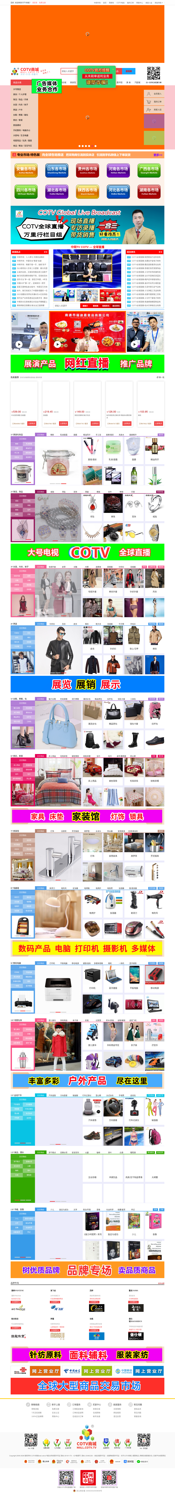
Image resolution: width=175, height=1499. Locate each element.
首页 (104, 3)
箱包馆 (161, 699)
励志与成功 (63, 1210)
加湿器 (121, 888)
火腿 (87, 1152)
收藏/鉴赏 (121, 1210)
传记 (133, 1210)
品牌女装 (152, 567)
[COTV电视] (36, 139)
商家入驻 (149, 3)
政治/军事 (87, 1210)
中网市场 (97, 3)
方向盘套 (63, 1095)
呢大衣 (98, 624)
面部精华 (133, 435)
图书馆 (119, 82)
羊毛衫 (133, 624)
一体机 (121, 963)
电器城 (161, 888)
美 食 (128, 82)
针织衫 (121, 567)
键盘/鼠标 (87, 963)
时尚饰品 (160, 492)
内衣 (21, 105)
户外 (21, 110)
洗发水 (121, 435)
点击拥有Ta (16, 1302)
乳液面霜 (63, 435)
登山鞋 (98, 1095)
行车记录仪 (86, 1095)
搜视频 (129, 71)
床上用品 (52, 756)
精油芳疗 (86, 435)
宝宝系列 (75, 1152)
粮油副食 (151, 1152)
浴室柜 (63, 831)
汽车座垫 (52, 1095)
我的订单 (130, 3)
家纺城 (63, 82)
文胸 (75, 567)
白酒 (121, 1152)
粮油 (21, 146)
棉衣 (87, 624)
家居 (21, 120)
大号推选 (17, 89)
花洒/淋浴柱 (133, 831)
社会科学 (110, 1210)
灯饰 (52, 831)
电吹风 (63, 888)
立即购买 (31, 423)
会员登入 (158, 94)
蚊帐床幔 (86, 756)
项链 (87, 492)
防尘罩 (133, 756)
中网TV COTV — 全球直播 (87, 247)
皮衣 (75, 624)
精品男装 (152, 624)
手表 (26, 99)
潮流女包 (86, 699)
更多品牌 (161, 1283)
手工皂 (98, 435)
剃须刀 (52, 888)
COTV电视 (121, 3)
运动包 (133, 1095)
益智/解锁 (121, 1020)
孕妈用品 (63, 1020)
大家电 (16, 135)
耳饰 (75, 492)
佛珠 (98, 492)
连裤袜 (98, 567)
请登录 (34, 3)
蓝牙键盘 (133, 963)
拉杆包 (110, 699)
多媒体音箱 (98, 963)
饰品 (21, 99)
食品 (15, 146)
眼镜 (121, 492)
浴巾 (98, 756)
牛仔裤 (121, 624)
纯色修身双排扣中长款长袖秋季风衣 (87, 415)
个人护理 (22, 94)
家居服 (110, 567)
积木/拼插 (110, 1020)
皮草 (64, 567)
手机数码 (17, 130)
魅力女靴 (52, 699)
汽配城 (137, 82)
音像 (98, 1210)
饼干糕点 (52, 1152)
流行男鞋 (75, 699)
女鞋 (15, 115)
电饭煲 (110, 888)
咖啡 (98, 1152)
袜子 (26, 105)
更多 (46, 252)
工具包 (133, 699)
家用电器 (152, 888)
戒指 (52, 492)
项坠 (64, 492)
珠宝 (15, 99)
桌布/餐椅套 (121, 756)
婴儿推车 (52, 1020)
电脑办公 (26, 130)
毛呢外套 (52, 567)
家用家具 (121, 831)
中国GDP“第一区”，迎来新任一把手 (31, 283)
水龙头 (98, 831)
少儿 (52, 1210)
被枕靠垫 (75, 756)
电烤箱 (87, 888)
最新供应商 (18, 1367)
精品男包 (98, 699)
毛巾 (110, 756)
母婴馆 (161, 1020)
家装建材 (17, 125)
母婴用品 (17, 140)
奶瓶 (87, 1020)
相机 (110, 963)
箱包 (26, 115)
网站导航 (158, 3)
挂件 (110, 492)
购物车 (111, 3)
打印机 (52, 963)
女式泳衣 (110, 1095)
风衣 (64, 624)
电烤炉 (98, 888)
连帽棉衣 (141, 415)
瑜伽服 (75, 1095)
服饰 (153, 1020)
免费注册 (42, 3)
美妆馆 (161, 435)
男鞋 (21, 115)
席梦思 (87, 831)
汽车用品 (151, 1095)
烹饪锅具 (75, 831)
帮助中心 (139, 3)
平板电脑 (63, 963)
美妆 (15, 94)
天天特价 (40, 435)
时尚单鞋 (63, 699)
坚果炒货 (63, 1152)
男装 (15, 110)
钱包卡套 (121, 699)
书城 (161, 1209)
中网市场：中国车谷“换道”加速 (29, 261)
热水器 (110, 831)
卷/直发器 (133, 888)
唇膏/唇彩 (110, 435)
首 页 (45, 82)
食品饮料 (160, 1152)
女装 (15, 105)
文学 (75, 1210)
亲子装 (75, 1020)
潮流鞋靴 (152, 699)
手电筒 (121, 1095)
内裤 (87, 567)
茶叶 (110, 1152)
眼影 (52, 435)
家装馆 (161, 831)
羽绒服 (133, 567)
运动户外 (160, 1095)
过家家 (98, 1020)
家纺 (15, 120)
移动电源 (75, 963)
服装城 (54, 82)
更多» (160, 1367)
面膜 (75, 435)
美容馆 (73, 82)
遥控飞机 (133, 1020)
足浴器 (75, 888)
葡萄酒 (133, 1152)
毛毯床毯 (63, 756)
